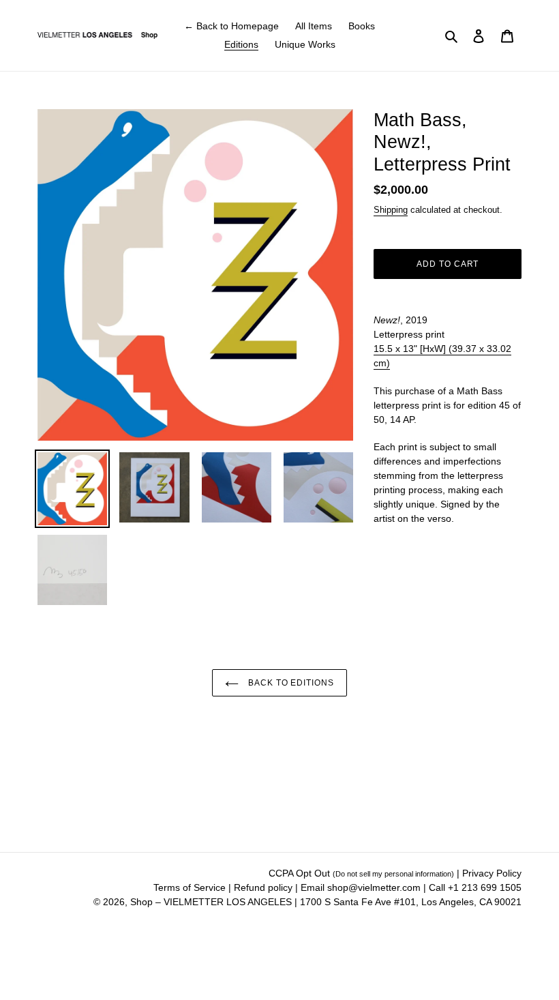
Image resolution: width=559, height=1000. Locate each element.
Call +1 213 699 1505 (475, 887)
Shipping (391, 210)
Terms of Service (190, 887)
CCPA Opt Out (361, 873)
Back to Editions (289, 683)
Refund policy (264, 887)
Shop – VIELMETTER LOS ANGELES (211, 901)
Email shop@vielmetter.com (361, 887)
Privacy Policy (492, 873)
